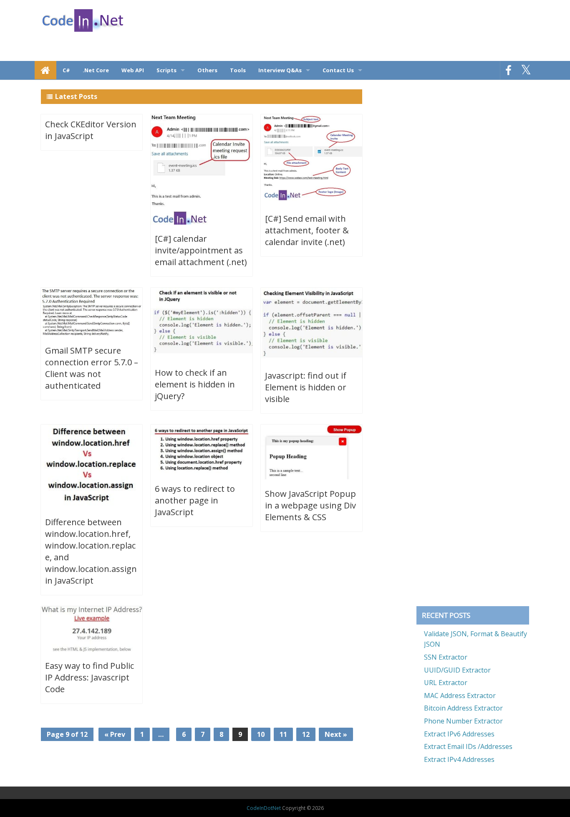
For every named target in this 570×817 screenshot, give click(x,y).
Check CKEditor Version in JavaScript (90, 130)
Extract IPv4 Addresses (459, 759)
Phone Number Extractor (463, 721)
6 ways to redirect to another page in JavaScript (195, 500)
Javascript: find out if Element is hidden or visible (305, 387)
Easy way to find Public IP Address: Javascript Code (89, 677)
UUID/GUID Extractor (457, 670)
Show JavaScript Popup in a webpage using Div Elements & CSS (310, 505)
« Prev (114, 734)
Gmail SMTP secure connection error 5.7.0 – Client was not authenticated (91, 368)
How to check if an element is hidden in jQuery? (195, 384)
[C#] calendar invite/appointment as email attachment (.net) (201, 250)
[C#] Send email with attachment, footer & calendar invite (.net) (307, 230)
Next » (336, 734)
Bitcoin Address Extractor (463, 708)
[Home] (45, 70)
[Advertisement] (401, 31)
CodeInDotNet (264, 808)
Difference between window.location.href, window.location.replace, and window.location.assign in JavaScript (91, 551)
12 (306, 734)
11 (283, 734)
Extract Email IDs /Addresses (468, 746)
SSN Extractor (445, 657)
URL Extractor (445, 682)
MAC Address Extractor (460, 695)
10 (261, 734)
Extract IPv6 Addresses (459, 734)
